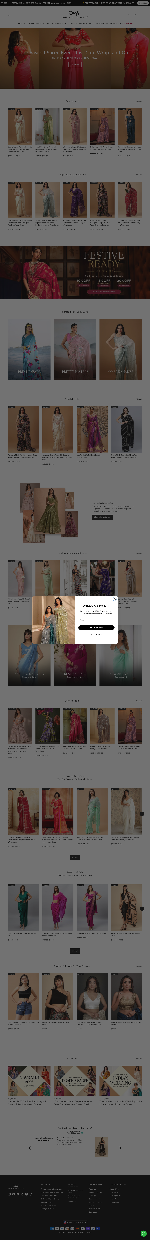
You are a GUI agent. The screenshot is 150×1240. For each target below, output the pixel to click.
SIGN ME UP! (96, 627)
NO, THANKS (96, 634)
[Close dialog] (115, 599)
